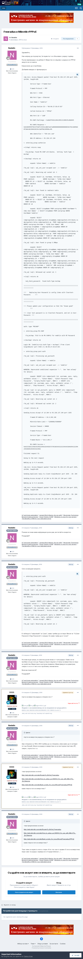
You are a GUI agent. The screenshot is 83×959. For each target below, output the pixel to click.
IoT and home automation (30, 515)
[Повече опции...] (78, 48)
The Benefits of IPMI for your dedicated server (36, 518)
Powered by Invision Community (41, 948)
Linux (25, 40)
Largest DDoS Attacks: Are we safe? (50, 515)
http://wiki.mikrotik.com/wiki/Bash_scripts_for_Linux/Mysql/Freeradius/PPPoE (47, 785)
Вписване (59, 892)
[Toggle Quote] (25, 732)
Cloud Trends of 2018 (46, 517)
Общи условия (42, 944)
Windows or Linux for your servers (65, 517)
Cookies (62, 944)
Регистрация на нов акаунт (24, 892)
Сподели (55, 38)
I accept (76, 955)
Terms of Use (28, 956)
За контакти (54, 944)
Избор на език (23, 944)
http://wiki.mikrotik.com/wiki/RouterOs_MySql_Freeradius (40, 775)
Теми (33, 944)
